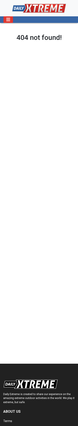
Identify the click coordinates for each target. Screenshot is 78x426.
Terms (7, 421)
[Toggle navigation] (8, 19)
